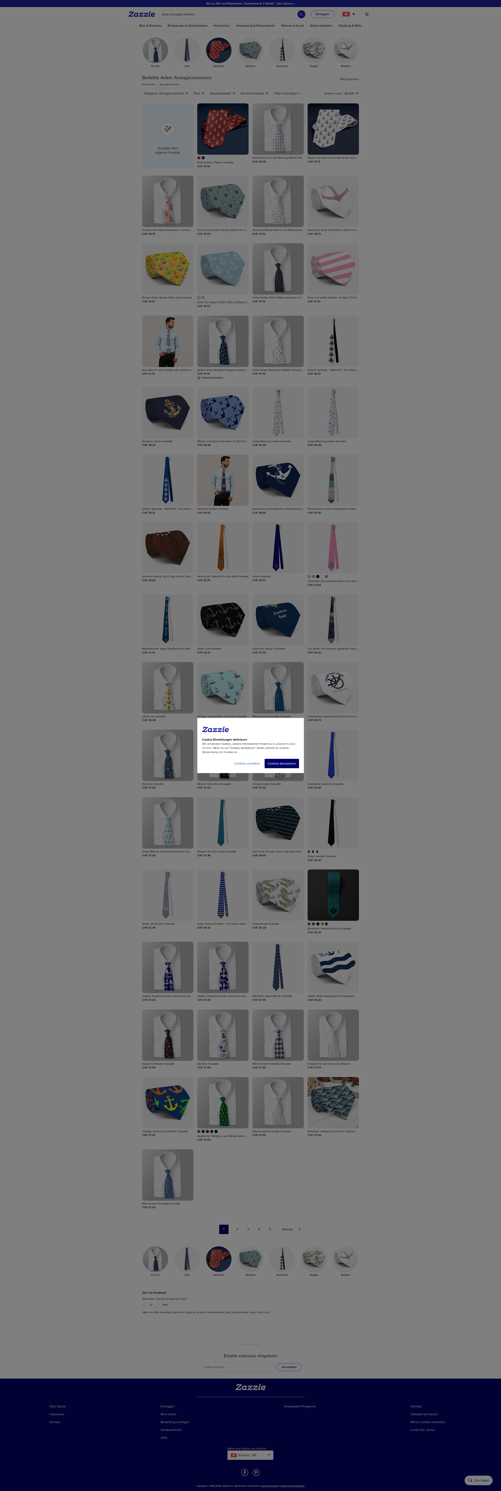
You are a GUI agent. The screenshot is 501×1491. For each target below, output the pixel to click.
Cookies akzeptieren (282, 763)
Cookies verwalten (247, 763)
